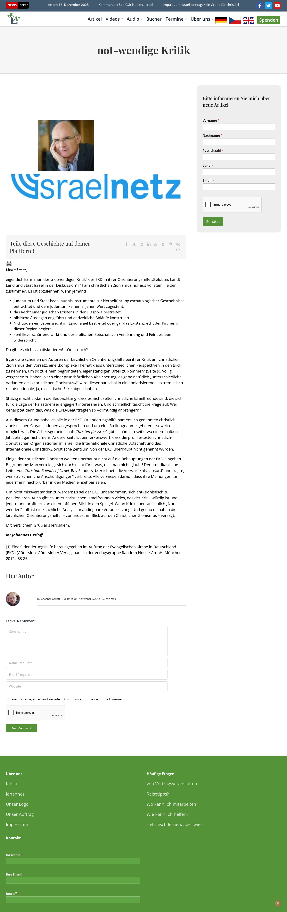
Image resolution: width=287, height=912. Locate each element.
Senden (213, 221)
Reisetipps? (158, 794)
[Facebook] (259, 5)
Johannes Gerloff (50, 599)
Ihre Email (15, 874)
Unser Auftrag (20, 814)
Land (208, 166)
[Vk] (178, 244)
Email (208, 181)
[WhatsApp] (155, 244)
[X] (134, 244)
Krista (11, 783)
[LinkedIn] (148, 244)
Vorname (211, 120)
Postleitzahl (213, 151)
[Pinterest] (170, 244)
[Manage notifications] (278, 903)
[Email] (178, 250)
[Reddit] (141, 244)
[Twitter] (268, 5)
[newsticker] (17, 4)
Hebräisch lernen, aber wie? (174, 824)
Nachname (212, 136)
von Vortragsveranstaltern (173, 783)
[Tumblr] (163, 244)
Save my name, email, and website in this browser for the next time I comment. (68, 699)
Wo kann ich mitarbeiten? (172, 804)
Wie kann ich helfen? (167, 814)
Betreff (12, 894)
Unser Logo (17, 804)
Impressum (17, 824)
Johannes (15, 794)
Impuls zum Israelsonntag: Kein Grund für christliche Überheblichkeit (206, 4)
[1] (80, 285)
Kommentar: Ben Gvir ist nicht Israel (117, 4)
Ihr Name (14, 855)
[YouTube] (277, 5)
